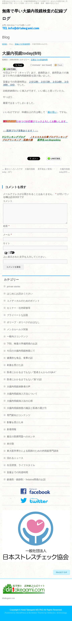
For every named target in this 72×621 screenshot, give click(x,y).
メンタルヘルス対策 (17, 329)
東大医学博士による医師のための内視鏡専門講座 (32, 451)
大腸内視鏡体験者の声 (18, 386)
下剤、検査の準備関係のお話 (22, 343)
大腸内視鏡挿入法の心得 (20, 401)
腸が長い (52, 112)
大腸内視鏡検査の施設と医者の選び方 (27, 408)
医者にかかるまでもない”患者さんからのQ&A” (31, 372)
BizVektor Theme (36, 613)
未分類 (10, 443)
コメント (7, 201)
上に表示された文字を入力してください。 (25, 257)
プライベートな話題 (17, 315)
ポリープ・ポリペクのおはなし (23, 322)
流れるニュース (15, 458)
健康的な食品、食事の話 (20, 358)
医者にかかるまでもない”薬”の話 (24, 379)
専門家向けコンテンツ (18, 415)
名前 (6, 226)
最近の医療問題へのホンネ (21, 436)
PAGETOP (61, 572)
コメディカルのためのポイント (23, 301)
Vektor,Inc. (51, 613)
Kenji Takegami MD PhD (32, 610)
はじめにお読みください (20, 293)
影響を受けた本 (15, 422)
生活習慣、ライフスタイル (21, 465)
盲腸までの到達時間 (22, 44)
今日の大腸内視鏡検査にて (21, 351)
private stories (13, 286)
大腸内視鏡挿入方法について (22, 394)
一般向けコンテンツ (17, 336)
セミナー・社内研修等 (18, 308)
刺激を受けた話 (15, 365)
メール (7, 234)
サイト (6, 243)
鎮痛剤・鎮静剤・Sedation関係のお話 (26, 479)
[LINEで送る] (9, 69)
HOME (4, 44)
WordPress (21, 613)
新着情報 (11, 429)
